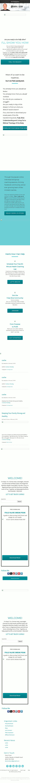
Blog (6, 728)
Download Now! (15, 558)
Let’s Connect (8, 730)
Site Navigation (15, 1)
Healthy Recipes (9, 726)
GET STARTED (15, 338)
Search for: (3, 499)
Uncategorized (9, 369)
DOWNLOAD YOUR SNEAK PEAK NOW (15, 128)
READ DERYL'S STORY (15, 213)
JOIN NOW (15, 311)
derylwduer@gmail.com (12, 761)
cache (4, 360)
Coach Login (22, 770)
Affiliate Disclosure (9, 735)
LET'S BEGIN (15, 282)
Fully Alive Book (9, 723)
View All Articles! (15, 578)
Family (10, 442)
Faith (7, 442)
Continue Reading (9, 366)
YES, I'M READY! (15, 62)
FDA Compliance (9, 732)
